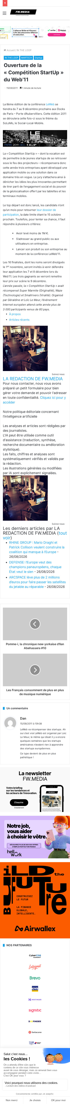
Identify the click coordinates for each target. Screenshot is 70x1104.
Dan (23, 718)
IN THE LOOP (24, 50)
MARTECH (26, 57)
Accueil (10, 50)
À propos (15, 314)
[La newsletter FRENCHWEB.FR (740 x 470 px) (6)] (35, 811)
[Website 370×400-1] (35, 937)
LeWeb (50, 104)
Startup (38, 57)
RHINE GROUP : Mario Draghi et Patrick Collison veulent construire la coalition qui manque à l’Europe (36, 547)
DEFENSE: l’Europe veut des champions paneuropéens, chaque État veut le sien (35, 567)
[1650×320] (35, 32)
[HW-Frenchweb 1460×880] (35, 857)
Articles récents (19, 319)
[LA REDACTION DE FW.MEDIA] (25, 370)
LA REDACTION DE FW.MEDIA (33, 378)
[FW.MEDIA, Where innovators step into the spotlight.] (23, 13)
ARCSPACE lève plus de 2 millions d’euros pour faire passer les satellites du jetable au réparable (37, 582)
